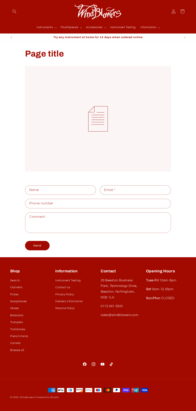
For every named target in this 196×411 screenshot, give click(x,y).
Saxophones (18, 301)
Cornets (15, 343)
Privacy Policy (64, 294)
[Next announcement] (184, 37)
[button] (14, 11)
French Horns (19, 336)
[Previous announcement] (11, 37)
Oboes (14, 308)
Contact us (62, 287)
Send (37, 245)
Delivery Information (69, 301)
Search (15, 280)
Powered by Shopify (47, 397)
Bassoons (16, 315)
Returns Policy (65, 308)
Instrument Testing (68, 280)
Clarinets (16, 287)
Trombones (17, 329)
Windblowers (27, 397)
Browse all (17, 350)
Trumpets (16, 322)
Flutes (14, 294)
